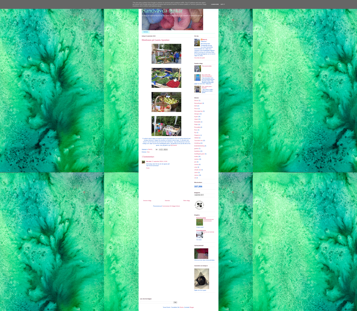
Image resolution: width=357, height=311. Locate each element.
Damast (196, 100)
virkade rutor (197, 170)
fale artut (148, 161)
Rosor (195, 130)
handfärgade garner (199, 154)
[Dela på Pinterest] (167, 149)
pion (195, 162)
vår (195, 178)
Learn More (215, 4)
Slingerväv (197, 135)
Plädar (196, 124)
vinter (195, 167)
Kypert (196, 116)
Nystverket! (174, 145)
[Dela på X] (163, 149)
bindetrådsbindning (199, 146)
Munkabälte (197, 122)
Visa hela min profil (199, 58)
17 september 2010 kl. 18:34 (159, 161)
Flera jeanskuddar (207, 66)
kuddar (196, 156)
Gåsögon (196, 114)
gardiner (196, 148)
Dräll (195, 106)
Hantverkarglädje (201, 218)
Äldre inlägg (186, 200)
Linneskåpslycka (201, 230)
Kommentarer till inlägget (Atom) (171, 206)
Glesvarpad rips (198, 111)
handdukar (197, 151)
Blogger (192, 307)
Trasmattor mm (198, 140)
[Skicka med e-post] (160, 149)
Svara (147, 168)
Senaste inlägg (147, 200)
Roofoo (182, 307)
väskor (196, 172)
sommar (196, 164)
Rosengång (197, 127)
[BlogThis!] (161, 149)
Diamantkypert (198, 103)
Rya (195, 132)
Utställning (197, 143)
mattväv (196, 159)
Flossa (196, 108)
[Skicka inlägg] (156, 149)
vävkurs (196, 175)
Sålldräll (196, 138)
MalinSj (205, 39)
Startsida (145, 32)
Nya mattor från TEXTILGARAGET (207, 75)
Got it (223, 4)
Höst (148, 152)
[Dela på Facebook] (165, 149)
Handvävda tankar (162, 10)
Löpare (196, 119)
